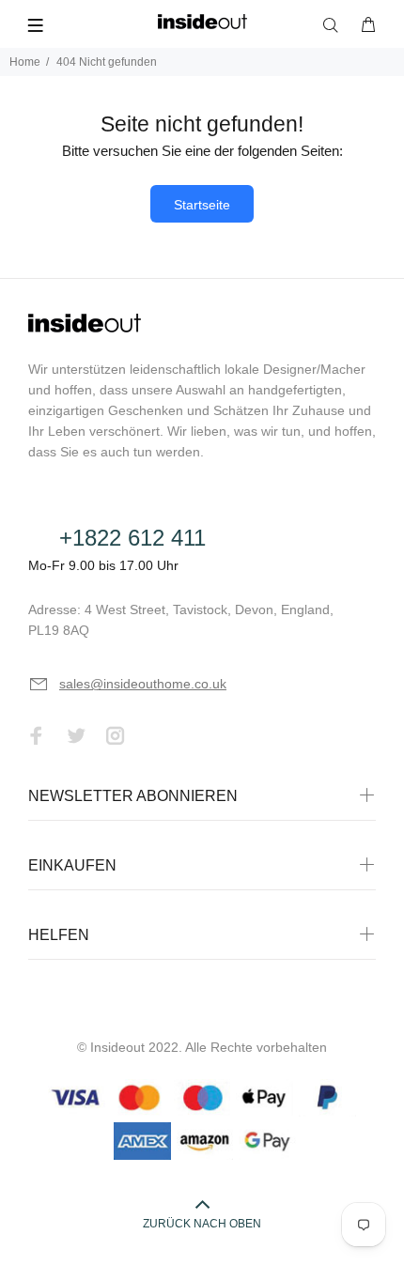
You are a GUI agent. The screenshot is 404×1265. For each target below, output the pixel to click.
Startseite (202, 204)
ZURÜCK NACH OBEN (202, 1223)
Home (24, 62)
